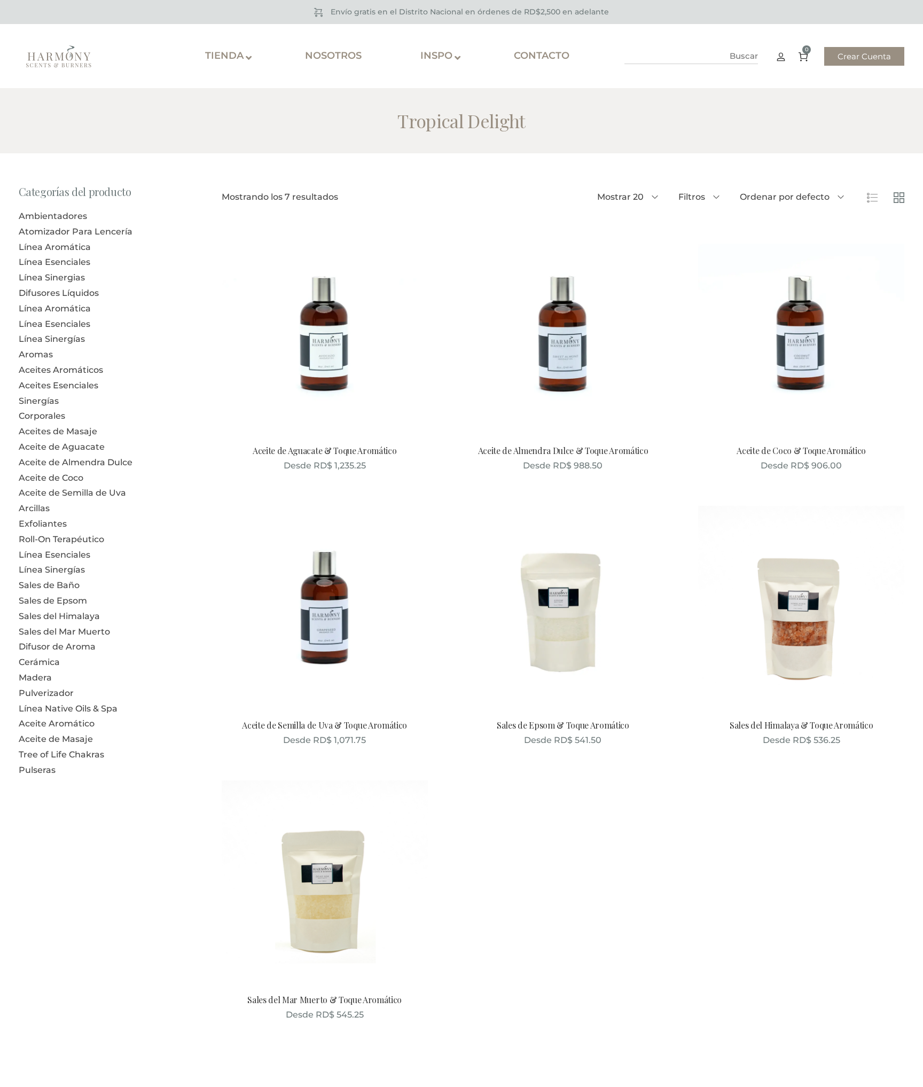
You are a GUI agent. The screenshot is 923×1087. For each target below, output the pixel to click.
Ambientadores (53, 216)
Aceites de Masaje (58, 431)
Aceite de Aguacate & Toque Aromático (324, 450)
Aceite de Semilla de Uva (72, 493)
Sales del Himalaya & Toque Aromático (801, 725)
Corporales (42, 416)
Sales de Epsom (53, 601)
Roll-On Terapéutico (61, 539)
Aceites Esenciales (58, 385)
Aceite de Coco (51, 478)
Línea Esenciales (54, 262)
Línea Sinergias (52, 277)
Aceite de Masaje (56, 739)
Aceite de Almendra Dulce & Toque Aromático (563, 450)
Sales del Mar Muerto (64, 632)
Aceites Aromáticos (61, 370)
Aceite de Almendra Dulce (75, 462)
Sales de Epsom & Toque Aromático (563, 725)
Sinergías (39, 401)
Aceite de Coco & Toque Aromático (801, 450)
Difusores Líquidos (59, 293)
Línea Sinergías (52, 339)
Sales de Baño (49, 585)
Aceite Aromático (57, 723)
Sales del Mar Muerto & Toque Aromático (324, 999)
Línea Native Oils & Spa (68, 708)
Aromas (36, 354)
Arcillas (34, 508)
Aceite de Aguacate (62, 447)
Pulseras (37, 770)
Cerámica (39, 662)
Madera (35, 677)
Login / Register (781, 56)
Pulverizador (46, 693)
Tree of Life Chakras (61, 754)
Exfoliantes (43, 524)
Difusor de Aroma (57, 647)
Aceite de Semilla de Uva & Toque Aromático (324, 725)
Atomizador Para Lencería (75, 231)
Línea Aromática (55, 247)
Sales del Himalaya (59, 616)
